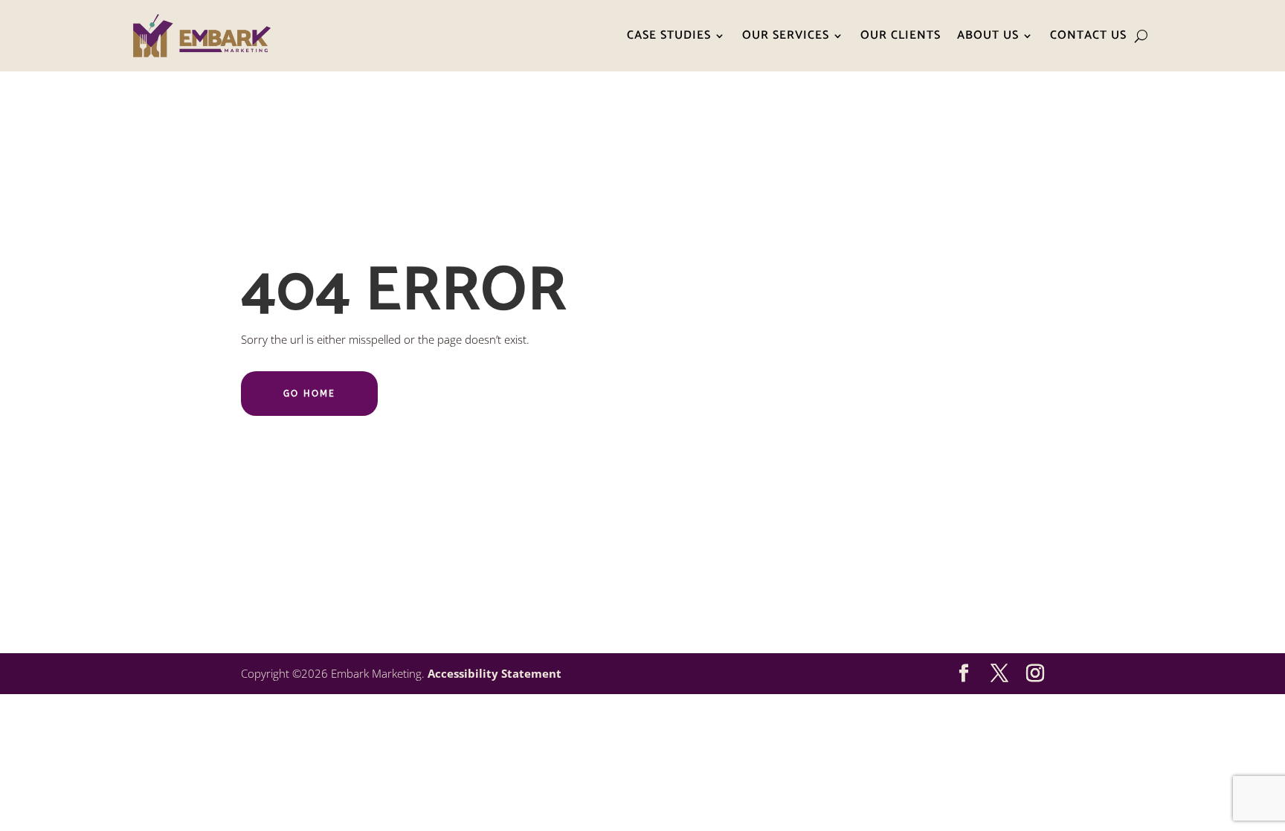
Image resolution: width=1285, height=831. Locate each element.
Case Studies (669, 35)
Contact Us (1088, 35)
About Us (988, 35)
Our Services (785, 35)
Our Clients (900, 35)
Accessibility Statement (494, 673)
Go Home (309, 393)
